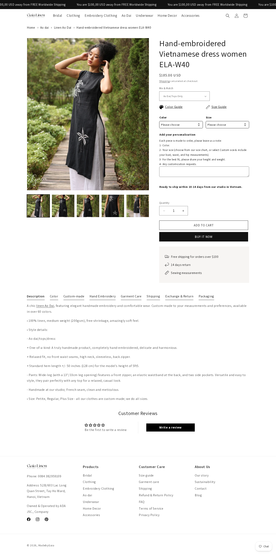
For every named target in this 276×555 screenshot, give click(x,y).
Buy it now (204, 237)
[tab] (36, 297)
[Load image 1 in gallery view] (38, 205)
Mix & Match (166, 88)
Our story (202, 475)
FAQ (142, 502)
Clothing (89, 482)
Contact (200, 488)
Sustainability (205, 482)
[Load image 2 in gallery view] (63, 205)
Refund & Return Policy (156, 495)
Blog (198, 495)
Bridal (87, 475)
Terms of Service (151, 508)
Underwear (91, 502)
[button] (227, 15)
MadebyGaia (46, 545)
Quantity (164, 203)
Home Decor (92, 508)
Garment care (149, 482)
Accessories (91, 515)
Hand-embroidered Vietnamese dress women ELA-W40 (113, 27)
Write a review (170, 427)
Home (31, 27)
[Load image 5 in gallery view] (137, 205)
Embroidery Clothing (98, 488)
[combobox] (181, 124)
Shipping (164, 81)
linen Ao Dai (45, 306)
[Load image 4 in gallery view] (112, 205)
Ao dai (44, 27)
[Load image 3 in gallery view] (88, 205)
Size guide (146, 475)
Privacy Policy (149, 515)
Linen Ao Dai (62, 27)
